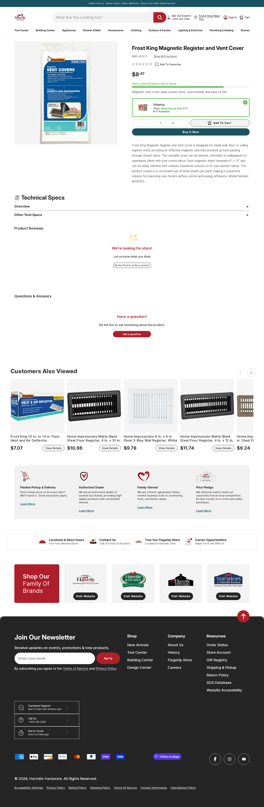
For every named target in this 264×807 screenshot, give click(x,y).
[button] (21, 30)
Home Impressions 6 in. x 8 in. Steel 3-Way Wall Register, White (150, 438)
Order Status (217, 645)
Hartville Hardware (45, 778)
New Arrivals (138, 645)
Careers (174, 667)
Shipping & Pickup (221, 667)
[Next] (251, 372)
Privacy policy (56, 788)
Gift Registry (217, 660)
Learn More (27, 504)
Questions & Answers (33, 296)
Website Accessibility (224, 690)
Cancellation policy (183, 788)
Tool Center (137, 652)
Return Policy (218, 675)
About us (175, 645)
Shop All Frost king (165, 56)
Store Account (219, 652)
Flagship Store (180, 660)
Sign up (108, 658)
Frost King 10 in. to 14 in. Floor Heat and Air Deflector (35, 438)
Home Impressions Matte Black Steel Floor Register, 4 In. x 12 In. (207, 438)
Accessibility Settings (28, 788)
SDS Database (219, 682)
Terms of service (125, 788)
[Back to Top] (243, 616)
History (174, 652)
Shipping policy (100, 788)
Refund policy (78, 788)
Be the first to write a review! (132, 265)
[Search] (159, 17)
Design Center (139, 667)
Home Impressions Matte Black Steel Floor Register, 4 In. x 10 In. (94, 438)
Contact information (153, 788)
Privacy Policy (106, 668)
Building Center (140, 660)
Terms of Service (75, 668)
